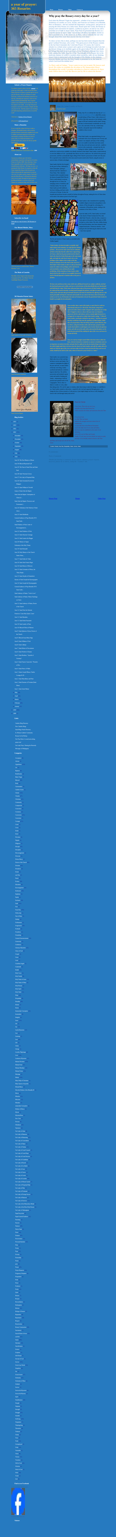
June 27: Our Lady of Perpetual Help (24, 477)
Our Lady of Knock (20, 1163)
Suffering (18, 1419)
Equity (17, 897)
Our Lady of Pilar (20, 1188)
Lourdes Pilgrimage (20, 1052)
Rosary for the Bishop (21, 736)
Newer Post (53, 498)
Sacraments (18, 1330)
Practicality (18, 1257)
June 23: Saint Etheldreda (21, 514)
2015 (14, 421)
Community (18, 802)
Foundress (18, 932)
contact (33, 88)
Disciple (17, 846)
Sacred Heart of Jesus (21, 1333)
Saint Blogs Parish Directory (23, 729)
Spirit (17, 1397)
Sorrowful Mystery (20, 1393)
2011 (14, 432)
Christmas (18, 799)
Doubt (17, 872)
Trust (16, 1438)
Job (16, 1023)
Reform (17, 1308)
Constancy (18, 812)
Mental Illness (19, 1087)
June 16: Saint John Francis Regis (24, 562)
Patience (17, 1226)
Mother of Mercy (20, 1109)
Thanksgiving (19, 1425)
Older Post (101, 498)
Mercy (17, 1093)
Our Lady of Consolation (22, 1140)
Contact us (80, 9)
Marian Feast (19, 1065)
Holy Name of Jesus (21, 979)
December (18, 435)
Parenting (18, 1219)
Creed (17, 824)
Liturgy (17, 1049)
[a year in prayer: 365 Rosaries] (18, 1514)
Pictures (60, 9)
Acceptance (18, 758)
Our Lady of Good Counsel (22, 1150)
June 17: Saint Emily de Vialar (23, 559)
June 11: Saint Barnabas (21, 617)
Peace (17, 1232)
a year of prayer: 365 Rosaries (24, 6)
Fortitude (18, 929)
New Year (18, 1118)
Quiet (17, 1292)
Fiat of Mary (18, 916)
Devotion (18, 837)
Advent (17, 761)
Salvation (18, 1343)
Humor (17, 1004)
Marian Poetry (19, 1071)
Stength (17, 1403)
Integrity (17, 1017)
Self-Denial (18, 1355)
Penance (17, 1235)
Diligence (18, 843)
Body (17, 783)
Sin (16, 1371)
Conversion (18, 815)
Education (18, 884)
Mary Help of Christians (22, 1080)
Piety (16, 1245)
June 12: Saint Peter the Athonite (23, 610)
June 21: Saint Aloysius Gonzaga (23, 535)
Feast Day (18, 910)
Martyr (17, 1077)
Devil (17, 834)
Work (17, 1472)
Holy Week (18, 992)
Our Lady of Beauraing (21, 1137)
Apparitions (18, 764)
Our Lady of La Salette (21, 1166)
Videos (70, 9)
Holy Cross (18, 973)
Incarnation (18, 1014)
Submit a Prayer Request (25, 117)
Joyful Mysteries (20, 1030)
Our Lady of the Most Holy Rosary (25, 1207)
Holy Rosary (19, 985)
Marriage (18, 1074)
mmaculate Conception (21, 1106)
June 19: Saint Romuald (21, 549)
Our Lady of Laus (20, 1169)
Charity (17, 793)
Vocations (18, 1460)
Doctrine (17, 865)
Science (17, 1349)
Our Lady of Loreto (20, 1175)
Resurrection (18, 1324)
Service (17, 1362)
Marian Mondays (20, 1068)
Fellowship (18, 913)
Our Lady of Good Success (22, 1156)
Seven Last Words (20, 1365)
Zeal (16, 1479)
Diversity (18, 856)
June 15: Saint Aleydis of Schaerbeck (25, 576)
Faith (16, 903)
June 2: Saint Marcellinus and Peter (24, 679)
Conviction (18, 818)
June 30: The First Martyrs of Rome (24, 460)
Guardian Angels (20, 963)
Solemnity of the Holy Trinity (22, 545)
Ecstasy (17, 881)
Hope (17, 995)
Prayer (17, 1267)
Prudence (18, 1286)
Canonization (19, 786)
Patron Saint (18, 1229)
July (16, 453)
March (17, 699)
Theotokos (18, 1428)
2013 (14, 425)
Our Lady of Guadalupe (21, 1159)
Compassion (18, 805)
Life (16, 1042)
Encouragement (19, 887)
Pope (16, 1251)
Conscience (18, 808)
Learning (17, 1036)
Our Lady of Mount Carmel (22, 1182)
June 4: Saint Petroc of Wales (22, 668)
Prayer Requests (19, 1270)
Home (51, 9)
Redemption (18, 1305)
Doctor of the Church (21, 862)
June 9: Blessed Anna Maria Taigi (24, 638)
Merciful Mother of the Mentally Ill (25, 1090)
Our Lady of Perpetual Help (23, 1185)
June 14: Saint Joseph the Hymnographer (26, 583)
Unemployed (19, 1444)
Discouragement (19, 853)
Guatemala (18, 967)
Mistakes (18, 1102)
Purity (17, 1289)
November (18, 439)
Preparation (18, 1276)
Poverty (17, 1254)
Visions (17, 1457)
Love (16, 1055)
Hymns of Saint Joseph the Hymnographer (26, 579)
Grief (16, 960)
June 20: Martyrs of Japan (22, 542)
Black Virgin (18, 777)
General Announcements (22, 938)
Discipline (18, 850)
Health (17, 970)
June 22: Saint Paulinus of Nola (23, 531)
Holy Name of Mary (21, 982)
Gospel (17, 954)
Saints (17, 1340)
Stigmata (17, 1406)
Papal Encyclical (19, 1213)
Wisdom (17, 1466)
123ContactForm (23, 121)
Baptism (17, 770)
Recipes (17, 1299)
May (16, 692)
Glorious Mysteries (20, 948)
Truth (17, 1441)
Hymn (17, 1008)
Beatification (18, 774)
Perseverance (19, 1238)
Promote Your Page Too (17, 1516)
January (17, 706)
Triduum (17, 1431)
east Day (17, 875)
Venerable (18, 1450)
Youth (17, 1476)
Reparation (18, 1314)
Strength (17, 1409)
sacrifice (17, 1336)
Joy (16, 1027)
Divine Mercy (19, 859)
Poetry (17, 1248)
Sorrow (17, 1387)
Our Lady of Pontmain (21, 1191)
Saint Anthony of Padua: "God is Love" (25, 593)
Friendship (18, 935)
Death (17, 831)
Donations (18, 869)
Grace (17, 957)
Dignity (17, 840)
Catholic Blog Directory (21, 723)
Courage (17, 821)
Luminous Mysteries (21, 1058)
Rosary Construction (21, 1327)
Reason (17, 1295)
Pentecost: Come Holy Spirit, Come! (24, 613)
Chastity (17, 796)
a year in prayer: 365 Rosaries (19, 1487)
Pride (16, 1280)
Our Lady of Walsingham (22, 1210)
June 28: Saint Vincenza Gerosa (23, 474)
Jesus (17, 1020)
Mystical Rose (19, 1115)
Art (16, 767)
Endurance (18, 891)
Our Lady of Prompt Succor (23, 1194)
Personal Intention (20, 1242)
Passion (17, 1223)
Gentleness (18, 944)
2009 (14, 713)
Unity (17, 1447)
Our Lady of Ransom (21, 1197)
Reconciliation (19, 1302)
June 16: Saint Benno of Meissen (23, 566)
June (16, 456)
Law (16, 1033)
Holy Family (18, 976)
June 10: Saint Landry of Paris (23, 624)
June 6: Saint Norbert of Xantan (23, 652)
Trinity (17, 1434)
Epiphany (18, 894)
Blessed (17, 780)
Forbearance (18, 922)
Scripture (18, 1352)
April (16, 696)
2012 (14, 428)
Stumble (17, 1416)
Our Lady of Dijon (20, 1144)
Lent (16, 1039)
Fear (16, 906)
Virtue (17, 1453)
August (17, 449)
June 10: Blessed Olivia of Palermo (24, 627)
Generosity (18, 941)
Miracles (17, 1096)
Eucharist (18, 900)
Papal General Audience (21, 1216)
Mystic (17, 1112)
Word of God (19, 1469)
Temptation (18, 1422)
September (18, 446)
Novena (17, 1121)
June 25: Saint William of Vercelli (24, 487)
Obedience (18, 1125)
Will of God (18, 1463)
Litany (17, 1046)
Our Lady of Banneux (21, 1134)
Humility (17, 1001)
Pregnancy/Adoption (21, 1273)
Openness (18, 1128)
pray (16, 1264)
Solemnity (18, 1378)
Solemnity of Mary (20, 1381)
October (17, 442)
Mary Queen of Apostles (22, 1084)
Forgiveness (18, 925)
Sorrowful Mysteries (21, 1390)
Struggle (17, 1412)
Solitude (17, 1384)
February (17, 703)
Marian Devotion (20, 1061)
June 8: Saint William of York (23, 641)
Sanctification (19, 1346)
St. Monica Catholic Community (24, 733)
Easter (17, 878)
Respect (17, 1321)
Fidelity (17, 919)
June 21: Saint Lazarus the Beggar (24, 538)
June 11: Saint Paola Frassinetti (23, 620)
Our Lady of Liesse (20, 1172)
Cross (17, 827)
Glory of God (19, 951)
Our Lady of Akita (20, 1131)
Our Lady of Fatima (20, 1147)
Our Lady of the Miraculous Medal (24, 1204)
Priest (17, 1283)
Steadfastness (19, 1400)
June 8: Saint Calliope (20, 645)
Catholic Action (19, 789)
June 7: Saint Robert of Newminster (24, 648)
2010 (14, 710)
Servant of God (19, 1359)
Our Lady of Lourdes (21, 1178)
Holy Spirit (18, 989)
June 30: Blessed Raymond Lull (23, 463)
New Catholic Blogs (20, 726)
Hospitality (18, 998)
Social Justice (19, 1374)
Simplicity (18, 1368)
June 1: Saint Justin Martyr (22, 689)
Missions (18, 1099)
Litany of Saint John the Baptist (23, 491)
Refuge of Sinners (20, 1311)
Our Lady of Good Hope (22, 1153)
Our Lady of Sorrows (21, 1201)
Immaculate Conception (21, 1011)
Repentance (18, 1317)
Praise (17, 1261)
